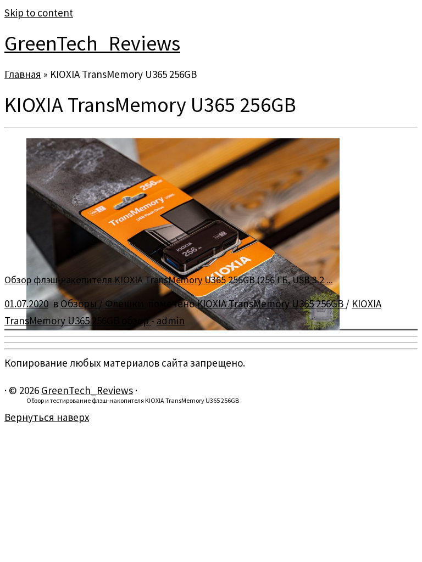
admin (171, 320)
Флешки (125, 303)
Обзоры (79, 303)
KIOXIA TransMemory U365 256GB (271, 303)
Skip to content (38, 12)
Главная (22, 74)
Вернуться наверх (46, 417)
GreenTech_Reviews (92, 43)
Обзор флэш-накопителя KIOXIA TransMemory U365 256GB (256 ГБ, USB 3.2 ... (168, 279)
